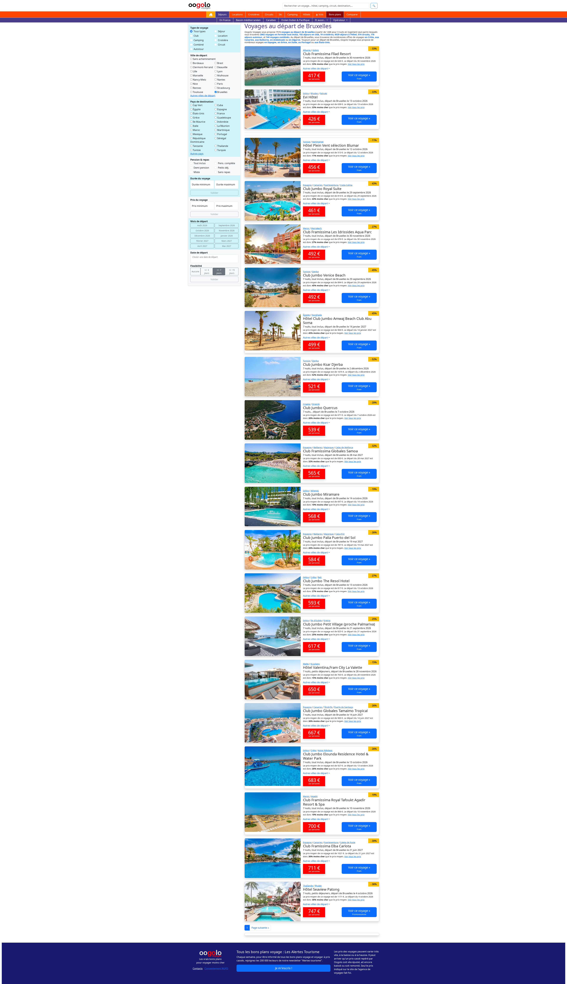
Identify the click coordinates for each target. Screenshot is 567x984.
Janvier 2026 (227, 235)
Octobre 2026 (202, 230)
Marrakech (316, 228)
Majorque (329, 447)
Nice (195, 83)
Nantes (221, 79)
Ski (280, 14)
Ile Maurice (198, 121)
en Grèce (282, 42)
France (221, 113)
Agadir (314, 796)
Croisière (223, 40)
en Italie (292, 42)
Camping (292, 14)
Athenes (315, 490)
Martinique (223, 130)
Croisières (253, 14)
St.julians (315, 663)
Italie (195, 125)
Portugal (222, 134)
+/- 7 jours (218, 271)
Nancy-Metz (199, 79)
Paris (220, 83)
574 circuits (364, 34)
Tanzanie (197, 146)
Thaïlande (222, 146)
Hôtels (306, 14)
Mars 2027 (226, 240)
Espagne (222, 109)
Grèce (195, 117)
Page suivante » (260, 927)
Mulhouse (222, 75)
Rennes (196, 88)
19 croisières (327, 34)
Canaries (318, 185)
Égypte (196, 109)
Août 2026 (202, 225)
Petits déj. (223, 167)
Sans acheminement (204, 59)
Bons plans (335, 14)
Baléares (318, 447)
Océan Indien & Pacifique (295, 20)
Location (223, 35)
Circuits (269, 14)
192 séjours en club (309, 34)
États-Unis (198, 113)
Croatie (307, 404)
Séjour (221, 31)
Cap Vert (197, 105)
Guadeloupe (224, 117)
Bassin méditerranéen (248, 20)
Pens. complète (226, 163)
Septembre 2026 (227, 225)
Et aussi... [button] (320, 20)
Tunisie (196, 150)
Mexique (197, 134)
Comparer (352, 14)
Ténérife (328, 707)
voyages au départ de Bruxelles (298, 32)
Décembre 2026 (202, 235)
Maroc (196, 130)
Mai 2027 (226, 246)
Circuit (221, 44)
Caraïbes (271, 20)
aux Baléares (262, 39)
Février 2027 (202, 240)
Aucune (195, 271)
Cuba (220, 105)
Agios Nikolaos (325, 750)
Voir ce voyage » (359, 76)
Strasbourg (223, 88)
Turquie (221, 150)
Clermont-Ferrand (202, 67)
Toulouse (197, 92)
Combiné (199, 44)
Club (196, 35)
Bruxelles (222, 92)
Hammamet (318, 141)
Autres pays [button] (196, 153)
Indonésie (222, 121)
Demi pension (201, 167)
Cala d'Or (340, 534)
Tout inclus (200, 163)
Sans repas (224, 172)
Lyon (220, 71)
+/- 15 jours (232, 271)
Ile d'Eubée (316, 620)
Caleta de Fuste (347, 842)
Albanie (307, 50)
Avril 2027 (202, 246)
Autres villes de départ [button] (202, 95)
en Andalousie (277, 39)
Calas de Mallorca (344, 447)
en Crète (369, 37)
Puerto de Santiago (343, 707)
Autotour (199, 49)
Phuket (318, 885)
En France (225, 20)
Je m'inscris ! (283, 968)
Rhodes (315, 93)
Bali (320, 577)
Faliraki (323, 93)
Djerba (315, 271)
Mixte (197, 172)
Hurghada (317, 314)
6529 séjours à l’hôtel (346, 34)
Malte (306, 663)
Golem (315, 50)
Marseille (197, 75)
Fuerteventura (331, 185)
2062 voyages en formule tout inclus (279, 34)
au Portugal (304, 42)
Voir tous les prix (356, 64)
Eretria (327, 620)
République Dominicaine (198, 140)
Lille (194, 71)
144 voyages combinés (277, 37)
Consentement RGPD (216, 968)
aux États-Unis (322, 42)
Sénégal (221, 138)
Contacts (198, 968)
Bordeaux (198, 63)
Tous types (200, 31)
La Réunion (223, 125)
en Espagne (270, 42)
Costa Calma (346, 185)
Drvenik (316, 404)
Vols (320, 14)
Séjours (222, 14)
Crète (314, 577)
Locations (237, 14)
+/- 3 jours (206, 271)
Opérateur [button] (339, 20)
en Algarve (294, 39)
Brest (220, 63)
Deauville (222, 67)
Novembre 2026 (226, 230)
